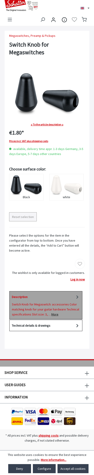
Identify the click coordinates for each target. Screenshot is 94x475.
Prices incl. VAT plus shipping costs (28, 141)
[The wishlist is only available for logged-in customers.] (74, 19)
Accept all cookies (73, 469)
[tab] (45, 305)
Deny (19, 469)
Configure (44, 469)
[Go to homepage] (23, 5)
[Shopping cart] (84, 19)
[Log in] (53, 19)
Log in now (77, 279)
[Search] (42, 19)
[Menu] (10, 19)
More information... (53, 460)
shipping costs (49, 435)
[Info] (64, 19)
